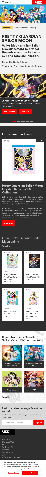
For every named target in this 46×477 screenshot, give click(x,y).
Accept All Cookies (29, 473)
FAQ (4, 444)
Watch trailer (9, 111)
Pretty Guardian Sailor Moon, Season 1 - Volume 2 (12, 313)
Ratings (5, 449)
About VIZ (7, 439)
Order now (25, 111)
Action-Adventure (21, 28)
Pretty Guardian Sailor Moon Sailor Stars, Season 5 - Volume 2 (11, 278)
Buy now (8, 223)
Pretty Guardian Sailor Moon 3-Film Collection (33, 277)
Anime (13, 32)
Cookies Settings (13, 473)
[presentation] (12, 261)
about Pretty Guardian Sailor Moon (21, 66)
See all (6, 246)
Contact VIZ (8, 442)
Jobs (4, 454)
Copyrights (7, 452)
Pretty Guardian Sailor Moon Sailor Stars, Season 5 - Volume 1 (32, 315)
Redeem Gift (8, 447)
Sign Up (39, 422)
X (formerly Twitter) (11, 457)
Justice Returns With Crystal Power (20, 100)
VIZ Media (7, 27)
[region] (23, 468)
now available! (22, 105)
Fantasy (33, 28)
